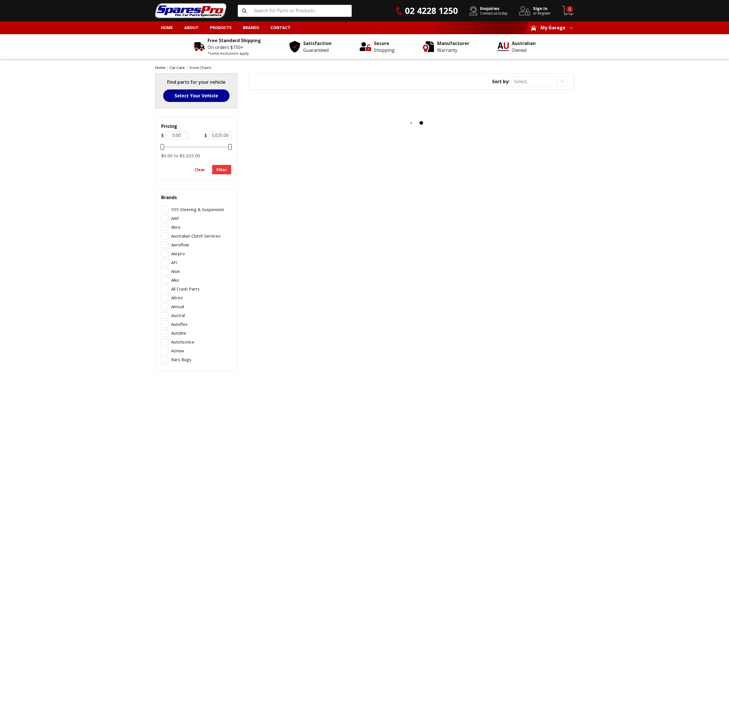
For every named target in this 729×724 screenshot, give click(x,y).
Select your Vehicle (196, 96)
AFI (174, 262)
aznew (177, 350)
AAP (175, 218)
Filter (221, 169)
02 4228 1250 (431, 11)
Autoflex (179, 324)
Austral (178, 315)
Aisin (175, 271)
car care (177, 67)
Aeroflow (180, 245)
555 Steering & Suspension (197, 209)
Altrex (177, 297)
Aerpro (178, 253)
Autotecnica (182, 342)
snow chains (200, 67)
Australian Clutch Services (196, 236)
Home (160, 67)
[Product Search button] (244, 11)
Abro (176, 227)
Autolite (178, 333)
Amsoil (177, 306)
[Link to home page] (190, 10)
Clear (199, 169)
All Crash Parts (185, 289)
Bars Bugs (181, 359)
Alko (175, 280)
